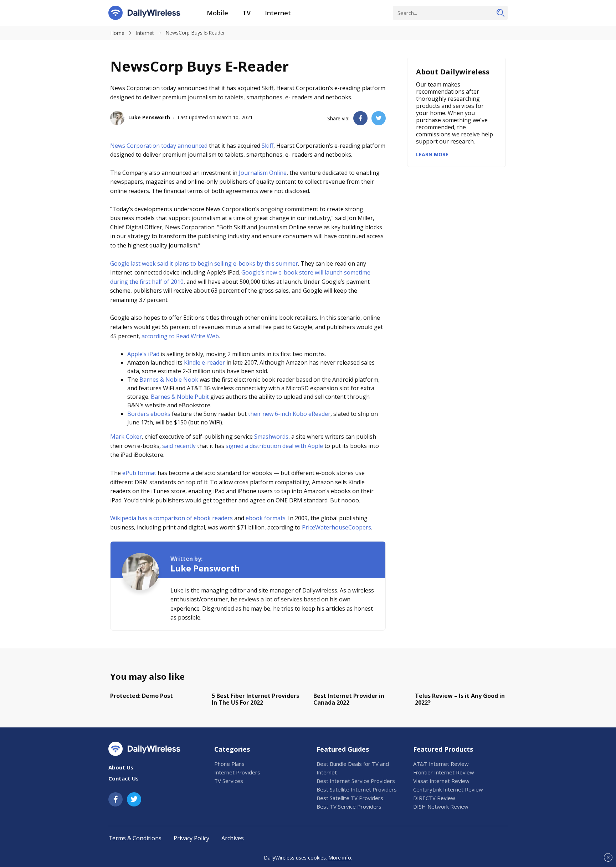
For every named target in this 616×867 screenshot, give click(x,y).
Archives (232, 838)
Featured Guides (343, 749)
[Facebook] (115, 799)
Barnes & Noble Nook (168, 379)
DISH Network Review (440, 806)
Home (117, 33)
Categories (232, 749)
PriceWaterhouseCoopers (336, 527)
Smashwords (271, 436)
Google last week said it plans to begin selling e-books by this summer (204, 263)
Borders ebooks (148, 414)
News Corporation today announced (158, 146)
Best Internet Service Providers (356, 780)
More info (339, 857)
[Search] (500, 13)
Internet (278, 13)
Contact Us (123, 778)
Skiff (267, 146)
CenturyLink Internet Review (448, 789)
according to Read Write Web (180, 336)
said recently (179, 446)
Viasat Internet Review (441, 780)
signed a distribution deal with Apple (274, 446)
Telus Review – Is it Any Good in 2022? (460, 699)
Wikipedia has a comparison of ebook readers (171, 518)
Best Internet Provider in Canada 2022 (348, 699)
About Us (120, 767)
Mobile (217, 13)
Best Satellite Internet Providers (357, 789)
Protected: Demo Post (141, 696)
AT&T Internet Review (441, 763)
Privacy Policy (191, 838)
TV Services (228, 780)
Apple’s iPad (143, 354)
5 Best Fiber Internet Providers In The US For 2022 (255, 699)
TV (246, 13)
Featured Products (443, 749)
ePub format (139, 473)
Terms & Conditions (134, 838)
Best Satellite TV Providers (350, 797)
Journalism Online (263, 173)
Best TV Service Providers (349, 806)
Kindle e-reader (204, 362)
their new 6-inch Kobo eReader (289, 414)
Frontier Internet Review (443, 772)
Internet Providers (237, 772)
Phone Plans (229, 763)
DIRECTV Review (434, 797)
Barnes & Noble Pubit (180, 397)
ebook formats (266, 518)
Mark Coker (126, 436)
